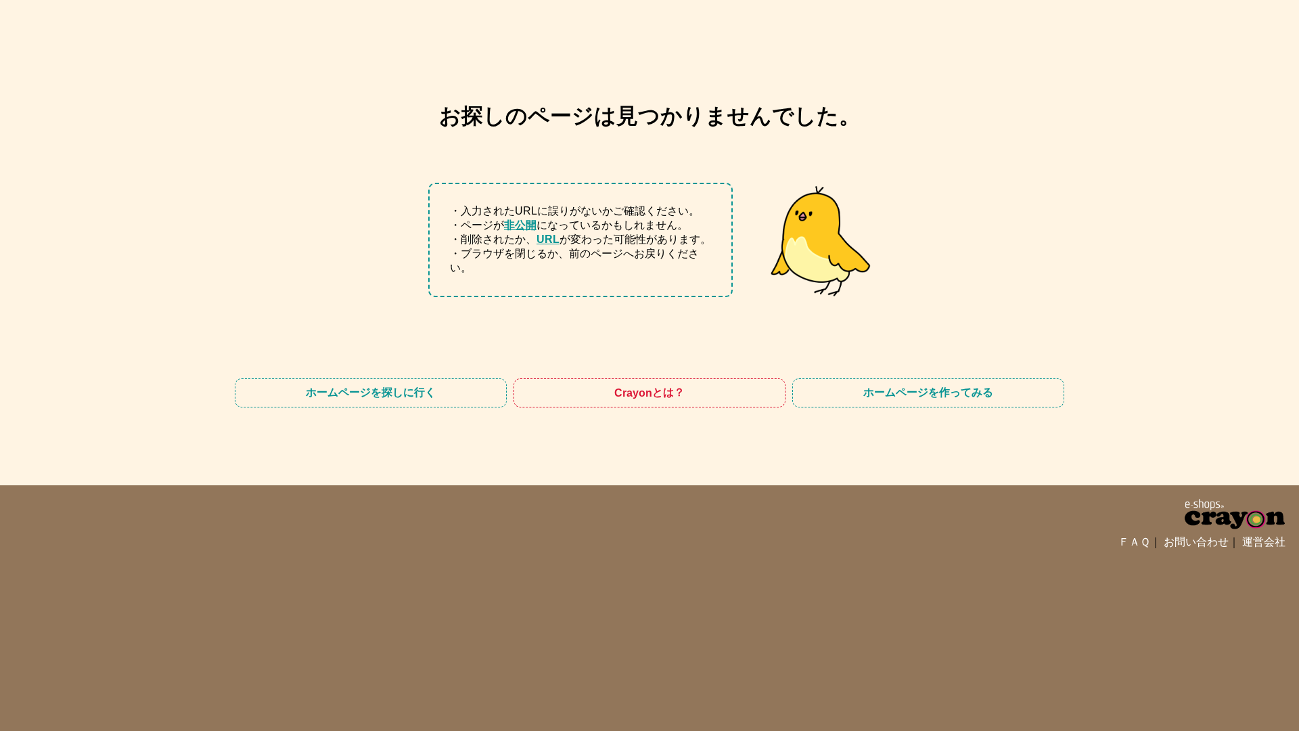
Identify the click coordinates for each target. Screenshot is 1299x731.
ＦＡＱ (1134, 542)
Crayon (649, 392)
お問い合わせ (1196, 542)
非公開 (520, 225)
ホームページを (371, 392)
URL (548, 239)
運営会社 (1263, 542)
